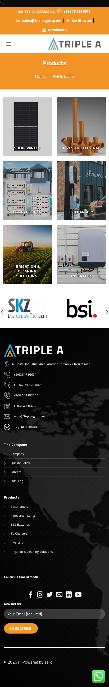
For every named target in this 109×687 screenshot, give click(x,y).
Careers (16, 472)
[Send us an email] (59, 595)
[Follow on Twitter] (50, 595)
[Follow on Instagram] (40, 595)
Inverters (17, 542)
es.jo (48, 662)
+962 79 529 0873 (76, 11)
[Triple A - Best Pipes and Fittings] (74, 44)
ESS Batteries (20, 524)
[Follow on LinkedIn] (69, 595)
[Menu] (8, 44)
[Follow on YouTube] (78, 595)
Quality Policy (20, 463)
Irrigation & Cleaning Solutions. (32, 552)
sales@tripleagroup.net (42, 20)
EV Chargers (19, 533)
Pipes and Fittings (23, 515)
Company (17, 454)
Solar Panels (19, 507)
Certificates (82, 20)
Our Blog (17, 481)
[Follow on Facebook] (31, 595)
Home (41, 76)
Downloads (57, 30)
